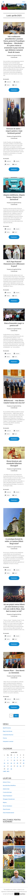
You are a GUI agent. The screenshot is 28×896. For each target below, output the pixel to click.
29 (8, 769)
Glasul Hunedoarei (7, 795)
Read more (14, 90)
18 (17, 763)
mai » (8, 771)
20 (23, 763)
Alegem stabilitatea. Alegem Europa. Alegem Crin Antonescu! (14, 197)
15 (8, 763)
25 (17, 766)
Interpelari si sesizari (8, 741)
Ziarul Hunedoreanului (8, 812)
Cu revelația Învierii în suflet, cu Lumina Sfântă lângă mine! (14, 541)
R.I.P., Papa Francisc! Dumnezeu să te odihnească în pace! (14, 264)
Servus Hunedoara (7, 806)
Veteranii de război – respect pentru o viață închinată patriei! (14, 131)
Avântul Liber (6, 789)
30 (11, 769)
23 (11, 766)
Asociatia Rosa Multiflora (9, 785)
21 (4, 766)
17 (14, 763)
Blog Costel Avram (7, 731)
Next (16, 715)
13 (23, 760)
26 (20, 766)
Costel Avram (14, 57)
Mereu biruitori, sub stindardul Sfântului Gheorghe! (14, 463)
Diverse (5, 738)
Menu (23, 1)
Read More (22, 894)
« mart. (4, 771)
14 (4, 763)
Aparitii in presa (7, 728)
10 (14, 760)
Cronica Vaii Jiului (7, 792)
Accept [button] (16, 894)
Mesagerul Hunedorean (9, 799)
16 (11, 763)
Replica (5, 802)
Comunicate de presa (8, 734)
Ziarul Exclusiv (6, 809)
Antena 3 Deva (6, 782)
